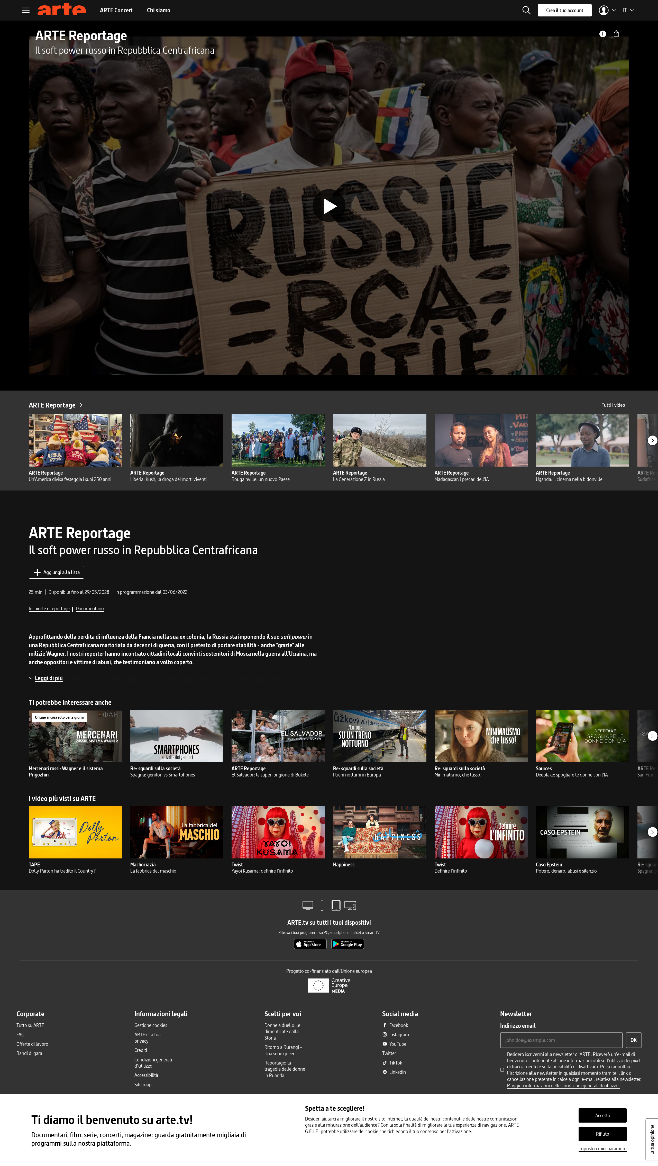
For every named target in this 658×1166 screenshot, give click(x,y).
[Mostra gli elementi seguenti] (652, 440)
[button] (526, 10)
